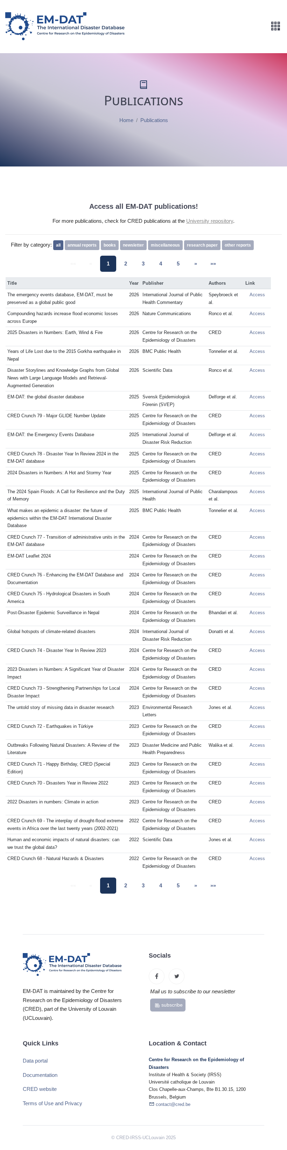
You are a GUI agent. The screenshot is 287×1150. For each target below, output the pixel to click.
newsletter (133, 245)
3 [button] (143, 264)
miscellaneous (165, 245)
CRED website (40, 1089)
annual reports (82, 245)
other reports (238, 245)
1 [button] (108, 264)
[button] (196, 264)
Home (126, 120)
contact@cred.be (173, 1104)
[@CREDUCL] (176, 976)
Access (257, 294)
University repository (209, 221)
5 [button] (178, 264)
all (58, 245)
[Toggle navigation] (275, 26)
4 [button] (160, 264)
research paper (202, 245)
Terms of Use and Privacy (52, 1103)
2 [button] (125, 264)
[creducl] (156, 976)
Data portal (35, 1061)
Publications (154, 120)
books (110, 245)
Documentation (40, 1075)
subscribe (172, 1005)
